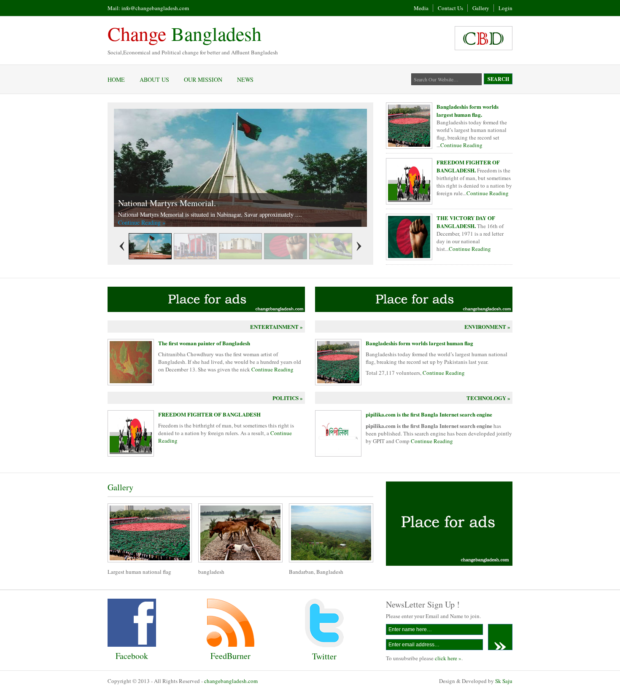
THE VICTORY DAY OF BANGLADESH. (466, 222)
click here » (448, 658)
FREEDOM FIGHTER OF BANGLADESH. (468, 166)
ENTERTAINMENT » (276, 327)
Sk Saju (503, 681)
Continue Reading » (141, 222)
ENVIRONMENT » (487, 327)
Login (505, 8)
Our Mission (203, 79)
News (245, 79)
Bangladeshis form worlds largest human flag (419, 343)
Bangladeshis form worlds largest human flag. (468, 110)
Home (116, 79)
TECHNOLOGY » (488, 398)
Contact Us (450, 8)
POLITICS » (287, 398)
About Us (154, 79)
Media (421, 8)
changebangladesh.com (231, 681)
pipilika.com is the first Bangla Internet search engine (429, 414)
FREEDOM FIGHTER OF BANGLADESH (209, 414)
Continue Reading (461, 145)
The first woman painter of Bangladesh (204, 343)
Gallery (480, 8)
